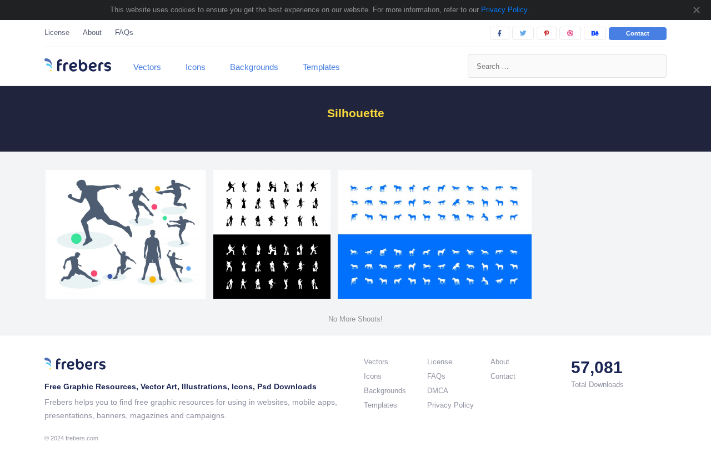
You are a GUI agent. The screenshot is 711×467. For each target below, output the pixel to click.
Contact (637, 33)
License (56, 32)
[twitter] (523, 33)
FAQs (124, 32)
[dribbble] (570, 33)
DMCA (437, 390)
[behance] (595, 33)
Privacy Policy (503, 10)
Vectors (147, 67)
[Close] (696, 10)
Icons (196, 67)
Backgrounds (254, 67)
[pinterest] (547, 33)
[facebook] (499, 33)
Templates (321, 67)
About (92, 32)
